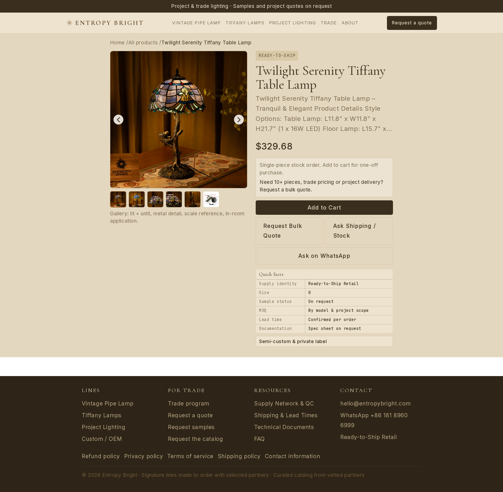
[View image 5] (192, 199)
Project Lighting (292, 22)
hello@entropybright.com (375, 403)
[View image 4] (174, 199)
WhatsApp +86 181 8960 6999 (374, 420)
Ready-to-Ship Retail (368, 437)
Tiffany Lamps (245, 22)
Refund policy (101, 456)
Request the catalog (195, 439)
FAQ (259, 439)
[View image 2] (137, 199)
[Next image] (239, 120)
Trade (329, 22)
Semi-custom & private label (293, 341)
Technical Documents (284, 427)
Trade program (188, 403)
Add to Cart (324, 207)
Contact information (292, 456)
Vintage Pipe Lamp (196, 22)
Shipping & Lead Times (286, 415)
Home (117, 43)
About (350, 22)
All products (143, 43)
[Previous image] (118, 120)
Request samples (191, 427)
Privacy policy (143, 456)
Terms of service (190, 456)
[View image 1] (118, 199)
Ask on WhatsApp (324, 256)
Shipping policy (239, 456)
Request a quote (190, 415)
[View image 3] (155, 199)
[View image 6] (211, 199)
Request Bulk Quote (282, 231)
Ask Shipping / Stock (354, 231)
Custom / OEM (102, 439)
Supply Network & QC (284, 403)
